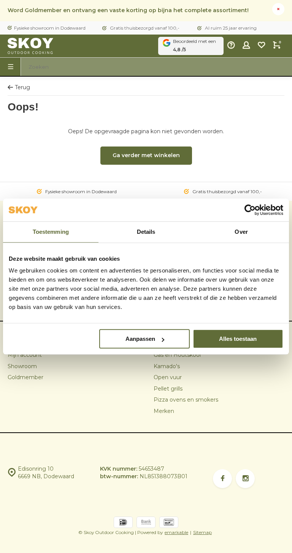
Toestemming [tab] (51, 231)
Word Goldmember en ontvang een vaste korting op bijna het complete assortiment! (128, 10)
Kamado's (167, 366)
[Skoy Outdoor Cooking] (30, 46)
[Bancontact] (168, 523)
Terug (22, 87)
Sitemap (202, 532)
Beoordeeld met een (194, 45)
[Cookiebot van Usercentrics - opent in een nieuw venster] (250, 210)
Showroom (22, 366)
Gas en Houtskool (177, 354)
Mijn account (25, 354)
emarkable (176, 532)
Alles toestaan (238, 339)
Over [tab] (241, 231)
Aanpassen (140, 339)
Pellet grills (168, 388)
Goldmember (25, 377)
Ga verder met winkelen (146, 155)
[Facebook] (222, 478)
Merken (164, 411)
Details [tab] (146, 231)
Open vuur (168, 377)
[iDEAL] (123, 523)
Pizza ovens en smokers (186, 399)
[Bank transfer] (146, 523)
